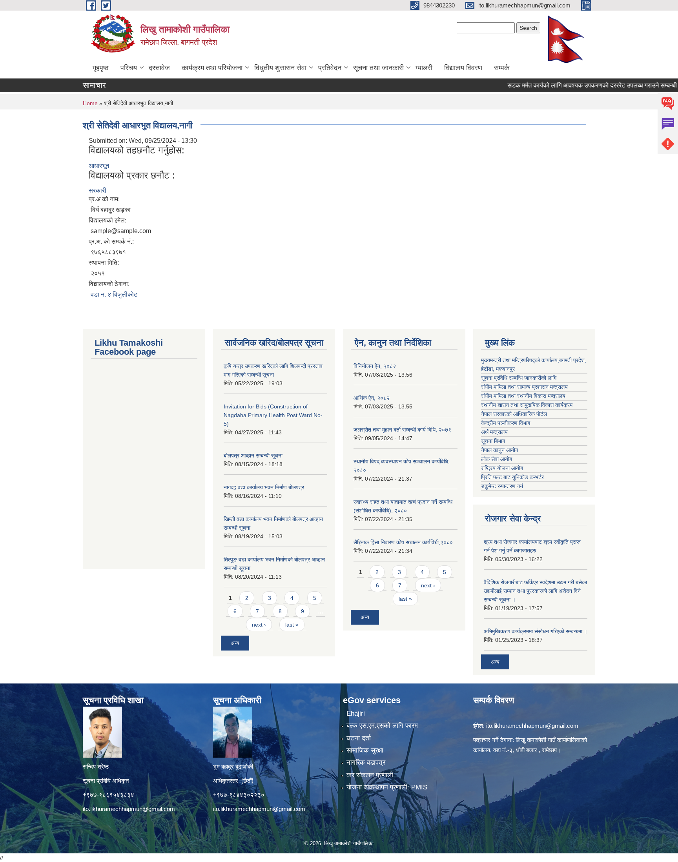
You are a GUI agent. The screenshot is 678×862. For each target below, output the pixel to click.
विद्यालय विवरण (463, 68)
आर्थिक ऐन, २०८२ (372, 398)
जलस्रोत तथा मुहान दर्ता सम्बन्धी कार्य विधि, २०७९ (402, 429)
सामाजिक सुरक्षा (364, 750)
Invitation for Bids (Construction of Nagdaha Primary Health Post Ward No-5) (273, 415)
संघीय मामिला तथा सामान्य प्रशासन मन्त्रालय (524, 387)
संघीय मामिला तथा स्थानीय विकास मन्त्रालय (523, 396)
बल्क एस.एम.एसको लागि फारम (382, 725)
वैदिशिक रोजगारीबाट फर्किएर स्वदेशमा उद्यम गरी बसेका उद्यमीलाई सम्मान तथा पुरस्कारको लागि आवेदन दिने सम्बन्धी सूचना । (535, 591)
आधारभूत (99, 165)
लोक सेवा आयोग (496, 459)
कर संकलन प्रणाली (369, 775)
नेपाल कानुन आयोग (499, 450)
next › (259, 624)
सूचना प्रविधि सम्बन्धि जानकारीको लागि (518, 378)
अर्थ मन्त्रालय (494, 432)
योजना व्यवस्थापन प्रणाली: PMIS (386, 787)
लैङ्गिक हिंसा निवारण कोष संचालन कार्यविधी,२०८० (403, 542)
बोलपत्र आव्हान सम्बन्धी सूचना (253, 455)
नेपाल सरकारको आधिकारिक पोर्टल (514, 414)
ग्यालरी (424, 68)
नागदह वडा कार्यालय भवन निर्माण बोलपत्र (264, 487)
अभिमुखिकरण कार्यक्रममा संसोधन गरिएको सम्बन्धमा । (535, 631)
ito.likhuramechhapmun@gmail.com (129, 809)
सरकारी (97, 190)
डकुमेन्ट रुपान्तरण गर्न (502, 486)
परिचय (128, 68)
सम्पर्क (501, 68)
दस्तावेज (159, 68)
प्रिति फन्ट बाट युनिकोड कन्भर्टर (512, 477)
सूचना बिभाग (493, 441)
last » (292, 624)
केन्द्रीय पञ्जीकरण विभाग (505, 423)
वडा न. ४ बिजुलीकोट (114, 294)
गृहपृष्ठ (101, 68)
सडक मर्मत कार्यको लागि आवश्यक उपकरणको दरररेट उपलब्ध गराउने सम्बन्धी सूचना (581, 85)
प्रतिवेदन (329, 68)
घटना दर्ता (358, 738)
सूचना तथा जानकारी (378, 68)
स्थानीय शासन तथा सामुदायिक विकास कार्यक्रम (526, 405)
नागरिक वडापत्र (365, 762)
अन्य (235, 643)
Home (90, 103)
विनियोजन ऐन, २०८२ (375, 366)
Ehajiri (355, 713)
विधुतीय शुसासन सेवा (280, 68)
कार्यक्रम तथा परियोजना (212, 68)
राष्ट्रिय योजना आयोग (502, 468)
